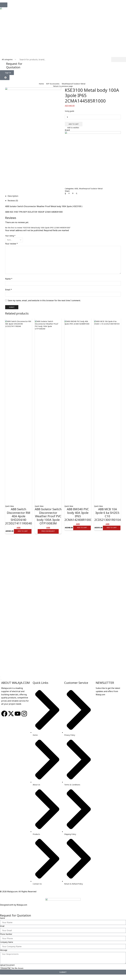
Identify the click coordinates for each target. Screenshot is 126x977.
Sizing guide (69, 111)
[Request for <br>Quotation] (3, 65)
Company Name (6, 942)
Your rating (10, 236)
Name (8, 278)
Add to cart (74, 124)
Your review (11, 243)
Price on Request (48, 531)
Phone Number (6, 934)
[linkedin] (73, 193)
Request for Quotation (14, 65)
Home (41, 84)
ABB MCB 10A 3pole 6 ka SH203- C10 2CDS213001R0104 (107, 514)
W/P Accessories (52, 84)
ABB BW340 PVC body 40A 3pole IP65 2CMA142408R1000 (78, 514)
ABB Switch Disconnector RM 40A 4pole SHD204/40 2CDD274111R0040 (18, 516)
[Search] (118, 59)
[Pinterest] (69, 193)
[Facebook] (66, 193)
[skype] (76, 193)
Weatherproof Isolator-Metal (73, 84)
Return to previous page (63, 86)
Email (8, 289)
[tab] (13, 196)
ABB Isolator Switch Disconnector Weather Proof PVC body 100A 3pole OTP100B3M (48, 516)
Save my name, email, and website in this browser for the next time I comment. (44, 300)
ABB (76, 188)
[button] (3, 4)
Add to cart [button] (23, 531)
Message (3, 950)
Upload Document (7, 965)
